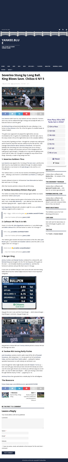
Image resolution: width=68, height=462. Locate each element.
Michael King (8, 126)
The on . (54, 234)
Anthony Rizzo (6, 376)
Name (4, 431)
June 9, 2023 (7, 84)
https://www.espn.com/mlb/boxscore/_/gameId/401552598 (19, 384)
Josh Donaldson (6, 355)
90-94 (51, 144)
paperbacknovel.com (52, 200)
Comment (5, 417)
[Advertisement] (34, 14)
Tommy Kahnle (24, 345)
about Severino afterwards (24, 145)
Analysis (47, 66)
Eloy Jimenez (11, 128)
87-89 (51, 148)
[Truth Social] (63, 29)
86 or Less (53, 153)
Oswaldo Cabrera (25, 241)
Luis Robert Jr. (32, 174)
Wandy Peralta (18, 260)
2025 (14, 66)
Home (3, 66)
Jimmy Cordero (6, 260)
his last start (32, 163)
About (10, 69)
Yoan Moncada (31, 180)
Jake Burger (25, 167)
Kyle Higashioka (7, 207)
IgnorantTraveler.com (53, 188)
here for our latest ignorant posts (55, 190)
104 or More (53, 127)
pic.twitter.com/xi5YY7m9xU (35, 213)
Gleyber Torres (34, 365)
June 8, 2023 (26, 217)
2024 (19, 66)
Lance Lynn (16, 196)
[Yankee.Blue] (34, 35)
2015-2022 (31, 66)
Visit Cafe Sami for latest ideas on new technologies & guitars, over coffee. (55, 224)
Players (40, 66)
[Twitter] (59, 29)
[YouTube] (66, 29)
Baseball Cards (57, 66)
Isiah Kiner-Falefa (16, 359)
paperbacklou (16, 84)
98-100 (52, 135)
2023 (24, 66)
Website (4, 441)
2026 (8, 66)
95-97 (51, 140)
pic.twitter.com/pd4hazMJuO (21, 248)
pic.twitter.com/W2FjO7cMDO (20, 231)
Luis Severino (6, 118)
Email (3, 436)
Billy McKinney (17, 201)
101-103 (52, 131)
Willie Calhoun (8, 227)
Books (3, 69)
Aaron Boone (11, 145)
